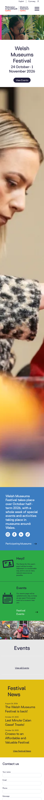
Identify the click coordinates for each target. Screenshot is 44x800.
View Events (22, 80)
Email (5, 780)
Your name (7, 772)
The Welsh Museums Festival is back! (20, 709)
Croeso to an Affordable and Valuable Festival (17, 738)
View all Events (22, 667)
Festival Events (20, 612)
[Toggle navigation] (37, 9)
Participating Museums (18, 543)
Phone (5, 788)
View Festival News (22, 750)
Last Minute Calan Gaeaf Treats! (18, 722)
